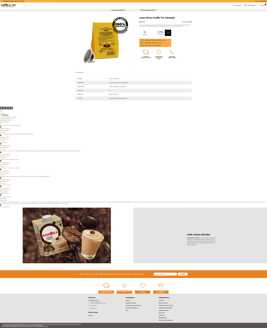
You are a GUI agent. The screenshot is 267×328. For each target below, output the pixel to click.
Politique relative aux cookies (166, 305)
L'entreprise (161, 300)
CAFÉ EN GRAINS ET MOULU (148, 10)
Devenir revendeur (163, 302)
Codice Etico (162, 315)
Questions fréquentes (131, 302)
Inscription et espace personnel (133, 305)
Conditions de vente (163, 310)
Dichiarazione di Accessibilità (166, 320)
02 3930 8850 (93, 305)
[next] (80, 67)
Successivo (8, 120)
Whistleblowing (162, 317)
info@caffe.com (93, 308)
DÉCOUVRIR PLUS (191, 244)
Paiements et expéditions (132, 307)
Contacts (128, 300)
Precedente (3, 120)
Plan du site (161, 312)
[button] (1, 1)
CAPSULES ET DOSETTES (118, 10)
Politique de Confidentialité (165, 307)
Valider (182, 274)
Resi (127, 310)
